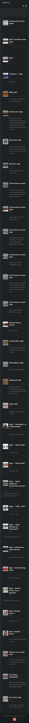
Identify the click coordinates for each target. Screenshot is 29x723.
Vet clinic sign (15, 697)
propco (15, 715)
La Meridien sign (16, 341)
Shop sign (13, 404)
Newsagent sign (16, 363)
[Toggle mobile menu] (26, 6)
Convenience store (17, 183)
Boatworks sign (16, 112)
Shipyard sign (15, 380)
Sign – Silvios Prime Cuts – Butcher (15, 590)
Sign (11, 58)
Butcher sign (14, 164)
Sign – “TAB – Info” (17, 506)
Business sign (15, 140)
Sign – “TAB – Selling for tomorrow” (15, 527)
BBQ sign (13, 92)
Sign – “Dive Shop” (17, 445)
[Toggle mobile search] (23, 6)
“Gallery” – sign (16, 74)
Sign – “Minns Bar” (17, 463)
